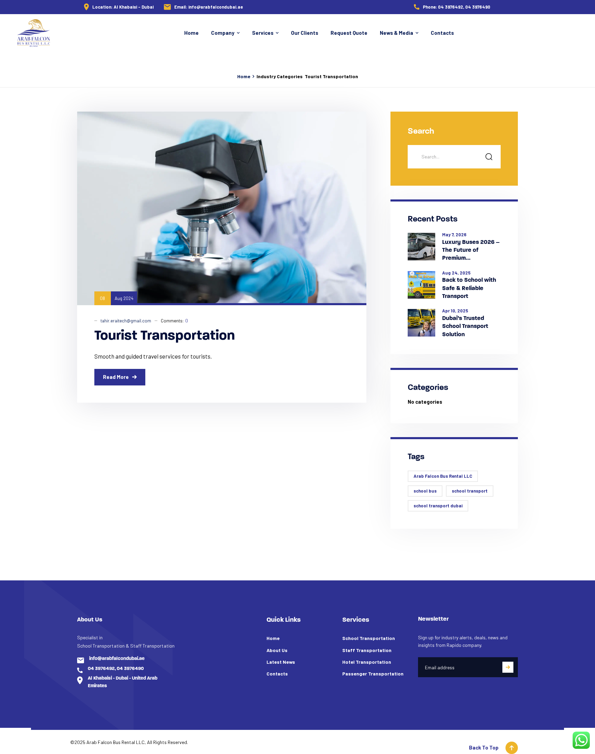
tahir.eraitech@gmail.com (126, 320)
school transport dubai (438, 505)
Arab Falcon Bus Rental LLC (443, 476)
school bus (425, 491)
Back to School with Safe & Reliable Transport (469, 288)
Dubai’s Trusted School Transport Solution (465, 327)
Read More (116, 377)
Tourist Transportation (164, 336)
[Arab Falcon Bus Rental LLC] (33, 33)
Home (243, 76)
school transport (470, 491)
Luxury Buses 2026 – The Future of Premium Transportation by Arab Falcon (471, 250)
